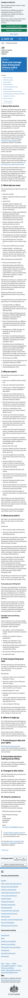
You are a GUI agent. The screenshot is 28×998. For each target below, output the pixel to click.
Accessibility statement (8, 966)
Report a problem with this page (14, 864)
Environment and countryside (10, 910)
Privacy (8, 963)
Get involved (5, 956)
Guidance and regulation (8, 941)
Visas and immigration (7, 922)
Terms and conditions (7, 968)
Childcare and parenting (8, 890)
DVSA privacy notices (11, 43)
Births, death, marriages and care (11, 884)
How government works (8, 953)
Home (2, 43)
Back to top (5, 850)
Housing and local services (9, 913)
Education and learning (8, 904)
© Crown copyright (14, 994)
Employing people (6, 907)
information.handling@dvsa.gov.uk (13, 827)
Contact (19, 966)
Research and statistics (8, 944)
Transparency (5, 950)
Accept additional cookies (14, 26)
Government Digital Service (9, 972)
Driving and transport (7, 901)
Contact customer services (13, 832)
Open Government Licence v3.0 (10, 980)
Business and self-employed (9, 887)
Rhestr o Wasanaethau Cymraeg (11, 970)
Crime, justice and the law (9, 895)
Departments (5, 935)
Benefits (3, 881)
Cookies (13, 963)
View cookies (14, 34)
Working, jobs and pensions (9, 925)
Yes (18, 858)
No (25, 858)
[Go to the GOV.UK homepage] (7, 38)
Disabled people (6, 898)
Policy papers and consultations (11, 947)
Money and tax (5, 916)
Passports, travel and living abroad (11, 919)
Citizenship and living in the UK (10, 892)
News (3, 938)
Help (2, 963)
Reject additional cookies (14, 30)
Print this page (7, 102)
